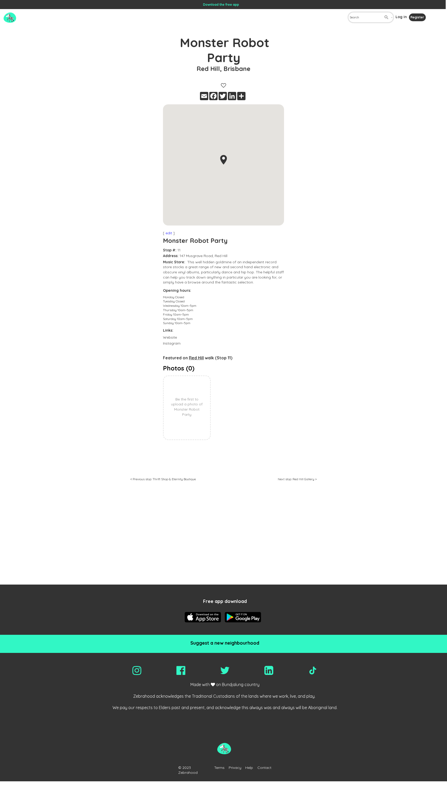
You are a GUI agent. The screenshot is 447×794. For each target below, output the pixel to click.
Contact (264, 767)
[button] (223, 160)
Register (417, 17)
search (386, 17)
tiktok (313, 670)
